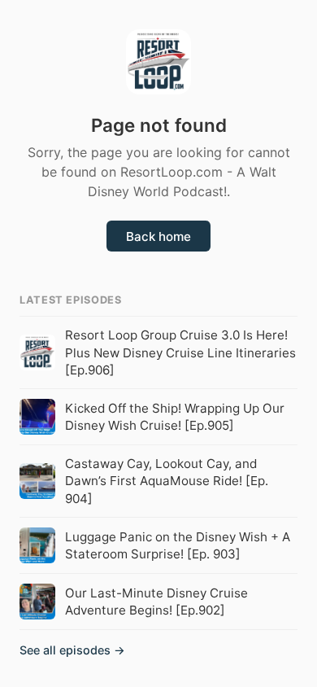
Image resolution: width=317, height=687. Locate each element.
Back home (158, 236)
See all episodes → (72, 650)
